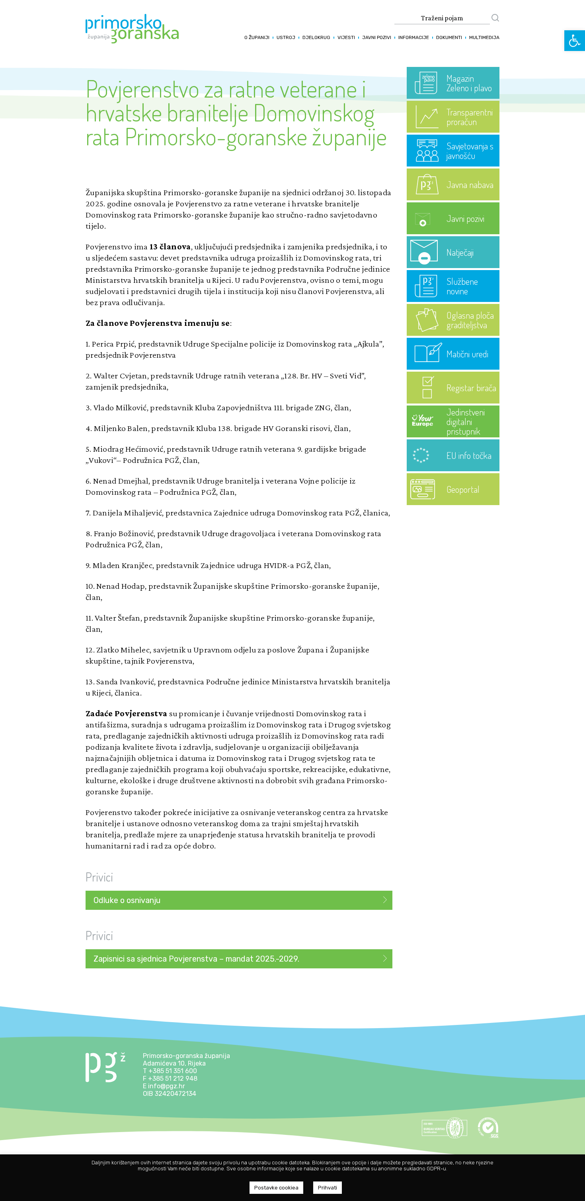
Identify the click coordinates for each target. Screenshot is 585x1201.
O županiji (256, 37)
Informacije (413, 37)
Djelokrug (316, 37)
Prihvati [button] (327, 1188)
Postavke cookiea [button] (276, 1188)
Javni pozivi (376, 37)
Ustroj (286, 37)
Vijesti (346, 37)
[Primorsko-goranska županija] (132, 41)
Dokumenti (449, 37)
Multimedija (484, 37)
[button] (574, 40)
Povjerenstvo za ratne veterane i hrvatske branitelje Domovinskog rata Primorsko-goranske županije (236, 112)
